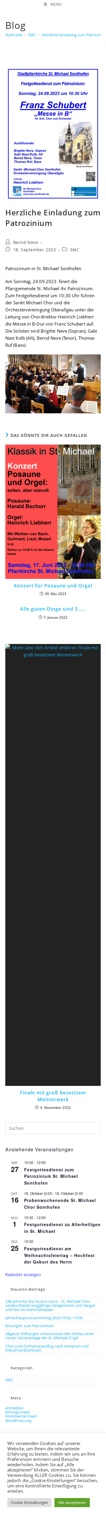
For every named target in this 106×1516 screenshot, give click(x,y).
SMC (75, 249)
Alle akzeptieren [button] (72, 1502)
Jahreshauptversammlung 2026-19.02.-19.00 (43, 1317)
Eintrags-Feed (17, 1412)
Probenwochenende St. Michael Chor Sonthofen (60, 1203)
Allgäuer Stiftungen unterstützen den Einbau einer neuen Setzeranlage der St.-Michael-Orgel (49, 1335)
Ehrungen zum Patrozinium (29, 1325)
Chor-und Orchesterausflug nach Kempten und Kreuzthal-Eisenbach (47, 1348)
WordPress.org (18, 1420)
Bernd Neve (25, 242)
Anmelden (14, 1408)
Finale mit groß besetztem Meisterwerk (53, 1095)
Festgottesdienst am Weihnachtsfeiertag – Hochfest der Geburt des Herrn (59, 1255)
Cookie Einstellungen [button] (29, 1502)
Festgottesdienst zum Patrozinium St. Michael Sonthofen (51, 1176)
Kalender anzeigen (23, 1274)
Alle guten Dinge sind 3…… (53, 609)
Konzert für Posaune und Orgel (53, 585)
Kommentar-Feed (21, 1416)
